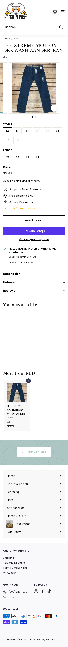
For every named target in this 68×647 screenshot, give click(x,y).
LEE (5, 57)
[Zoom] (54, 108)
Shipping (8, 181)
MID (16, 38)
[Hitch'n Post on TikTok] (49, 591)
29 (7, 157)
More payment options (34, 239)
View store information (21, 262)
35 (37, 130)
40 (7, 140)
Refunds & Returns (14, 562)
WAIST (8, 124)
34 (27, 130)
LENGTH (8, 150)
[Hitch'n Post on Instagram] (36, 591)
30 (17, 157)
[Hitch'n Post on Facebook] (42, 591)
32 (7, 130)
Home (6, 38)
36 (47, 130)
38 (57, 130)
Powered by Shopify (42, 639)
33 (17, 130)
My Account (10, 572)
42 (18, 140)
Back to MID (36, 452)
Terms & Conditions (15, 568)
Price (7, 167)
